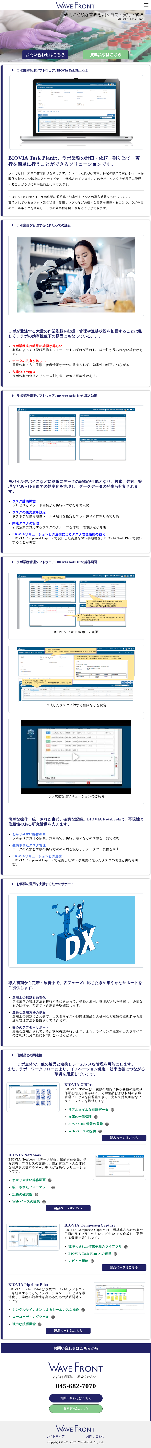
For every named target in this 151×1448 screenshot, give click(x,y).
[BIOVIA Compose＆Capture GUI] (33, 1246)
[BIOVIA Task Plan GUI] (76, 461)
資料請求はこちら (106, 55)
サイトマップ (55, 1436)
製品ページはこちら (124, 1138)
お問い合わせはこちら (45, 55)
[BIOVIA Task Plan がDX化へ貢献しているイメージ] (76, 963)
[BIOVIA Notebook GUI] (120, 1175)
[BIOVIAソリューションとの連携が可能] (76, 701)
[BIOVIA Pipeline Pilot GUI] (120, 1308)
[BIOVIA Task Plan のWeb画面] (76, 145)
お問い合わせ (95, 1436)
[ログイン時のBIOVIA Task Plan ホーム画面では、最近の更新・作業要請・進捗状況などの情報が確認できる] (76, 628)
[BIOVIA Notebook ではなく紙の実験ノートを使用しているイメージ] (76, 311)
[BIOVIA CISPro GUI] (33, 1107)
